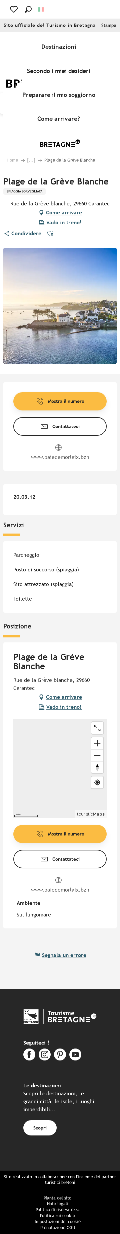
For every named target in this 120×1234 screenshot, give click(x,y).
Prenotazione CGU (57, 1227)
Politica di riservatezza (58, 1209)
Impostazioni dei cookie (58, 1221)
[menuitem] (60, 47)
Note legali (57, 1203)
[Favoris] (14, 9)
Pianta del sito (57, 1198)
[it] (41, 9)
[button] (28, 9)
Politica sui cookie (57, 1215)
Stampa (108, 25)
